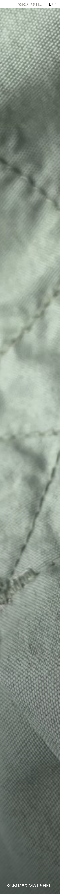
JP (50, 4)
